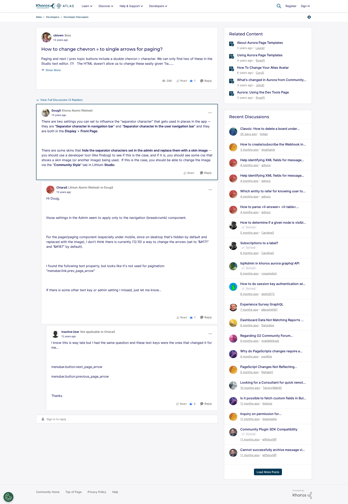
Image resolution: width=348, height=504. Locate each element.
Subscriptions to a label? (259, 243)
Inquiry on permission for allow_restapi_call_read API (261, 414)
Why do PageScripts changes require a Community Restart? (270, 351)
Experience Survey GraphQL (261, 304)
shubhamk (268, 149)
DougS (56, 110)
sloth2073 (267, 294)
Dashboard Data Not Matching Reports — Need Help (272, 320)
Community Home (47, 492)
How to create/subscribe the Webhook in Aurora (271, 144)
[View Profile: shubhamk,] (233, 147)
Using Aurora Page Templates (260, 55)
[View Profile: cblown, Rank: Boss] (46, 37)
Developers (52, 16)
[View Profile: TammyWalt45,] (233, 385)
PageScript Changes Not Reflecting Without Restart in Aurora (267, 367)
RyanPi (260, 60)
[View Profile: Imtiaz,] (233, 132)
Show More (53, 70)
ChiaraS (61, 187)
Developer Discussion (76, 16)
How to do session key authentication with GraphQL (273, 284)
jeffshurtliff (269, 439)
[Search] (279, 6)
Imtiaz (264, 134)
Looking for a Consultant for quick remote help (272, 382)
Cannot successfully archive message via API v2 (272, 450)
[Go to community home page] (55, 6)
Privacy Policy (97, 492)
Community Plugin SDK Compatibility (268, 429)
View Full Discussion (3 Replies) (61, 99)
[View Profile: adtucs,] (233, 163)
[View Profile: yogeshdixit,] (233, 266)
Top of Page (73, 492)
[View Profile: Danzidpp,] (233, 323)
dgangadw (269, 419)
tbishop (267, 403)
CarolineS (267, 232)
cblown (58, 35)
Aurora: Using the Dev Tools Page (263, 92)
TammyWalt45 (272, 387)
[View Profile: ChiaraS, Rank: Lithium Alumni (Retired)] (50, 190)
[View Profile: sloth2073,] (233, 287)
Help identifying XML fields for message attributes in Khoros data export (270, 160)
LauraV (260, 48)
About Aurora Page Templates (260, 43)
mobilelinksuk (270, 340)
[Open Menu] (309, 17)
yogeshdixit (269, 273)
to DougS (106, 187)
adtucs (265, 165)
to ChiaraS (108, 331)
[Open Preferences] (8, 497)
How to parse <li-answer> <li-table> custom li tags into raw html (268, 207)
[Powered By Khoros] (302, 494)
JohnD (260, 85)
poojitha (266, 356)
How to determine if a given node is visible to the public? (272, 222)
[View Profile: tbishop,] (233, 401)
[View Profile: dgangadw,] (233, 417)
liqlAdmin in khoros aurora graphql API (269, 263)
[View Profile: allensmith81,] (233, 307)
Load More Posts (268, 472)
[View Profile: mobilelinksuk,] (233, 339)
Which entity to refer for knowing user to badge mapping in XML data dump (271, 191)
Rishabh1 (267, 372)
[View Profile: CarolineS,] (233, 225)
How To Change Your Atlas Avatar (263, 68)
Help (115, 492)
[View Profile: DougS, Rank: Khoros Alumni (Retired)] (45, 113)
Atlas (39, 16)
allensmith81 (269, 309)
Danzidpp (267, 325)
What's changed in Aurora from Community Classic (270, 80)
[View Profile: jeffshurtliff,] (233, 432)
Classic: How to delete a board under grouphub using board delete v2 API (268, 129)
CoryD (260, 72)
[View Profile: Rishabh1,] (233, 370)
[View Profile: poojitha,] (233, 354)
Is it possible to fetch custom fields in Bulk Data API (272, 398)
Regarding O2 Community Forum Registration (265, 336)
